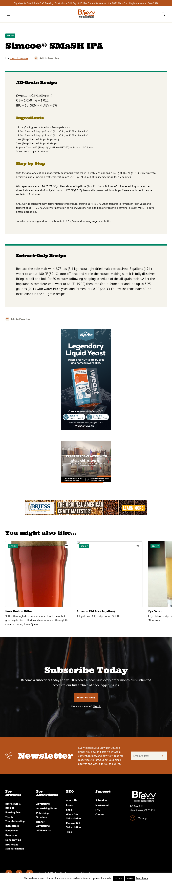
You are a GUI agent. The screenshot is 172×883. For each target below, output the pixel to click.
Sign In (97, 706)
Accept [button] (118, 878)
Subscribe (101, 800)
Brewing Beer (13, 812)
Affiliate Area (43, 830)
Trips (69, 831)
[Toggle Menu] (8, 14)
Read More (142, 878)
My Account (102, 805)
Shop (69, 809)
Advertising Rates (46, 808)
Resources (11, 835)
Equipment (11, 830)
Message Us (145, 818)
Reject (130, 878)
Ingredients (12, 825)
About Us (71, 800)
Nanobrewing (13, 839)
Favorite (36, 58)
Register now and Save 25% (143, 3)
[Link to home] (86, 14)
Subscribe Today (86, 697)
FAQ (97, 809)
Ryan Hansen (19, 58)
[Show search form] (163, 14)
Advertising (43, 803)
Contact (99, 814)
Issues (69, 805)
